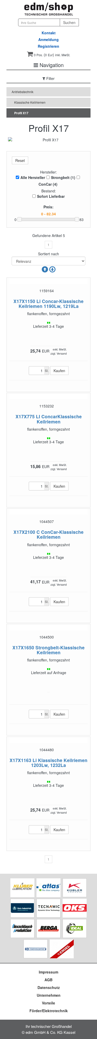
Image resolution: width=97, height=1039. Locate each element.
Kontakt (49, 32)
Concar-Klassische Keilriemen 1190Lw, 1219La (51, 303)
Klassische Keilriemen (30, 102)
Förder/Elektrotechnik (48, 1010)
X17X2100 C (26, 532)
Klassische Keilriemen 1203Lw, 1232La (59, 762)
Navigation (51, 65)
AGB (48, 979)
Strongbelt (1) (63, 177)
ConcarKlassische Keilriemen (59, 418)
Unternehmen (49, 995)
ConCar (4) (48, 184)
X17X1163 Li (23, 760)
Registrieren (48, 46)
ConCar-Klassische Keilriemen (60, 534)
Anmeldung (48, 39)
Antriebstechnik (22, 91)
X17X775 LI (28, 416)
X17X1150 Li (27, 301)
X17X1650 (23, 647)
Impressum (48, 972)
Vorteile (48, 1002)
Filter (50, 78)
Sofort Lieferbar (51, 196)
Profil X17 (21, 113)
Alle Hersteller (32, 177)
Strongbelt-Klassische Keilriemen (60, 650)
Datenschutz (49, 987)
